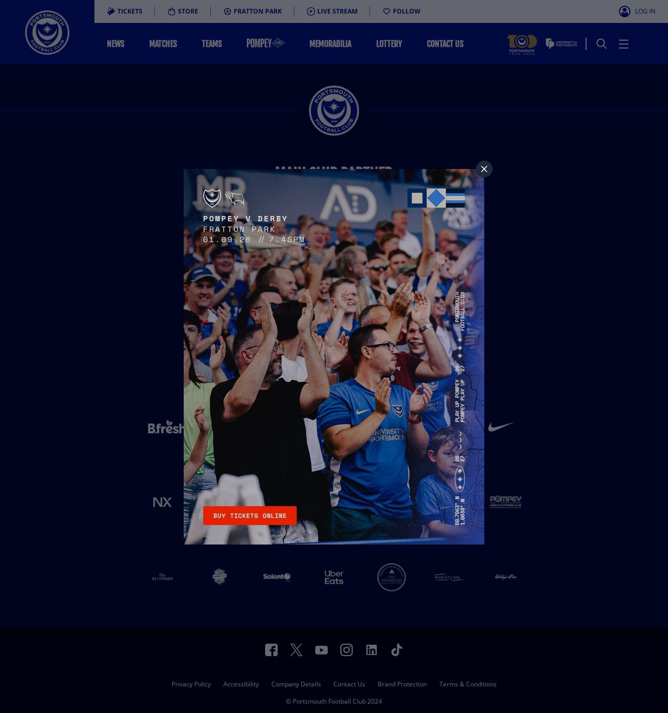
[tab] (484, 169)
